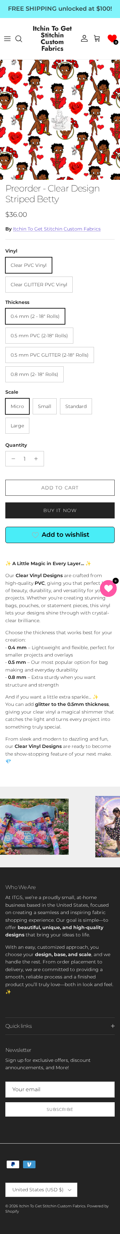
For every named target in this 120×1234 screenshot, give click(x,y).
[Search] (22, 38)
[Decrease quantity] (11, 458)
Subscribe (60, 1109)
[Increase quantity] (38, 458)
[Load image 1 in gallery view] (60, 120)
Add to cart (60, 488)
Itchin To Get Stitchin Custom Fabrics (57, 229)
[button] (112, 38)
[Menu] (7, 38)
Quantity (16, 445)
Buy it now (60, 510)
